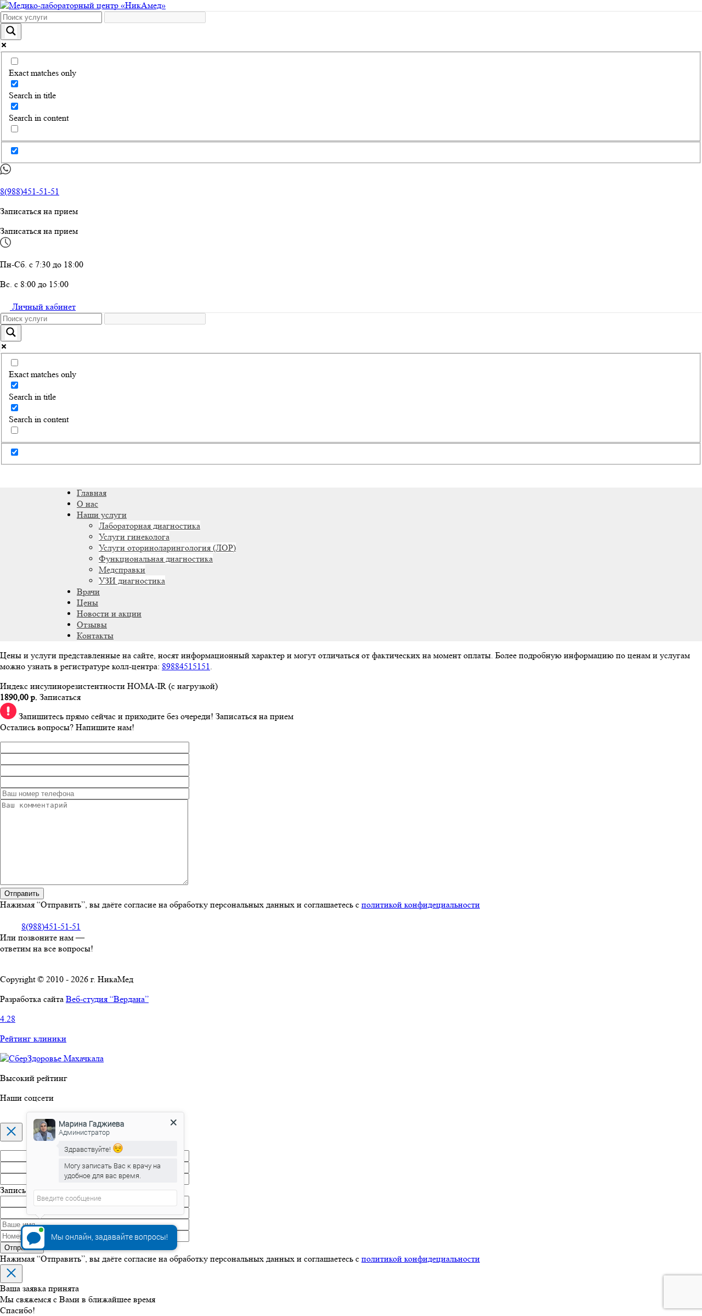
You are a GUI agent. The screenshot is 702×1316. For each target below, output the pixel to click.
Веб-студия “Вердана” (107, 999)
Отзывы (92, 624)
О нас (87, 504)
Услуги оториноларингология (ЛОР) (167, 547)
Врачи (88, 591)
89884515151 (186, 666)
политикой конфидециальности (420, 904)
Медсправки (122, 569)
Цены (87, 602)
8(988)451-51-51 (29, 191)
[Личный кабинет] (5, 473)
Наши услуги (102, 514)
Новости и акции (109, 613)
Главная (91, 493)
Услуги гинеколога (134, 536)
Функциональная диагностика (156, 558)
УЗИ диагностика (132, 580)
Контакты (95, 635)
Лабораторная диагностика (149, 525)
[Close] (11, 1132)
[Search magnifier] (11, 31)
